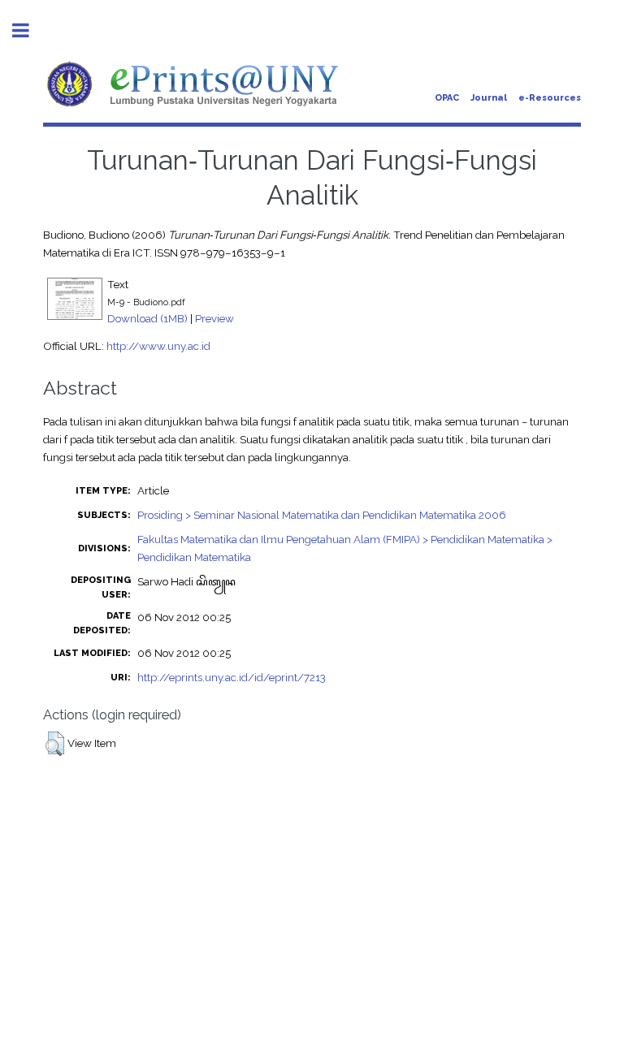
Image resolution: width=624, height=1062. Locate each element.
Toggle (29, 30)
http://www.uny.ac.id (158, 345)
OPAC (447, 98)
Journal (488, 98)
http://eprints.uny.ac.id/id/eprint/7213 (231, 677)
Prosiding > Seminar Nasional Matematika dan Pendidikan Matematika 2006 (321, 514)
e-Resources (549, 98)
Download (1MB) (147, 318)
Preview (214, 318)
